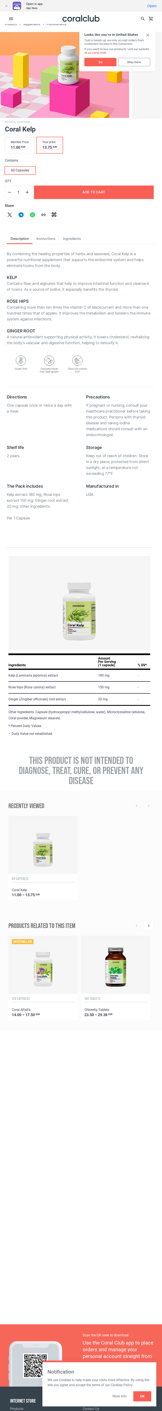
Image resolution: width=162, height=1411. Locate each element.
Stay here (134, 62)
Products (16, 1409)
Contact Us (91, 1409)
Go (100, 62)
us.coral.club (97, 52)
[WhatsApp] (32, 214)
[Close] (6, 6)
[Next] (148, 926)
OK (142, 1396)
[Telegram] (21, 214)
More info (119, 1396)
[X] (9, 214)
